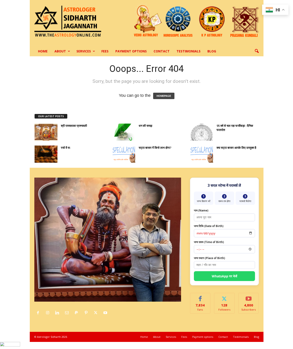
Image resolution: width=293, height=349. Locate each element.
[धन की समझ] (123, 132)
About (60, 51)
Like (200, 296)
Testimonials (188, 51)
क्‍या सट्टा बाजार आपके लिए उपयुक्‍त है (236, 148)
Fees (105, 51)
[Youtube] (106, 313)
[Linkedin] (58, 313)
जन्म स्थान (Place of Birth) (209, 258)
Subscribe (248, 296)
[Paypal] (77, 313)
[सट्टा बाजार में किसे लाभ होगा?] (123, 154)
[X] (97, 313)
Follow (224, 296)
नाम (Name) (201, 210)
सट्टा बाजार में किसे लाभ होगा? (155, 148)
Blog (211, 51)
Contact (162, 51)
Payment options (131, 51)
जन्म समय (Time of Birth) (209, 242)
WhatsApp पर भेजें (224, 276)
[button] (257, 51)
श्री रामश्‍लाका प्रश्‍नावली (74, 126)
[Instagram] (49, 313)
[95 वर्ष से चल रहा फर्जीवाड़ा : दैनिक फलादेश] (201, 132)
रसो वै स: (66, 148)
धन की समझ (145, 126)
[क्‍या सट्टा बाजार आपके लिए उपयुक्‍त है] (201, 154)
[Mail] (68, 313)
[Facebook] (39, 313)
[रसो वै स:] (46, 154)
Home (43, 51)
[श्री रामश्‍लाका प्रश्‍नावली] (46, 132)
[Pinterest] (87, 313)
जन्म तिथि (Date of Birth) (208, 226)
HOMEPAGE (164, 96)
